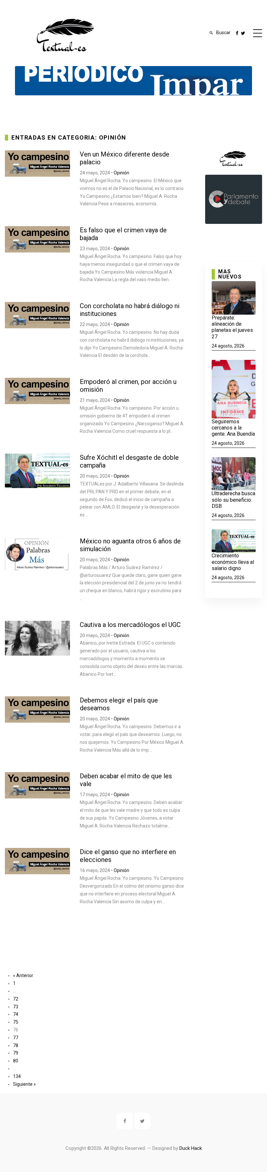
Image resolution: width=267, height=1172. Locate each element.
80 (15, 1060)
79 (15, 1053)
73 (15, 1006)
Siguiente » (24, 1084)
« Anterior (23, 975)
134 (17, 1076)
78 (15, 1045)
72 (15, 999)
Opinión (121, 172)
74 (15, 1014)
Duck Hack (190, 1148)
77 (15, 1037)
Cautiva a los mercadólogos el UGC (130, 625)
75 (15, 1022)
